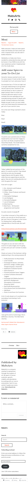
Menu (13, 31)
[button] (7, 130)
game (7, 324)
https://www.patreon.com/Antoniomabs (14, 229)
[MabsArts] (14, 2)
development (21, 322)
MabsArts (14, 16)
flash (3, 324)
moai (16, 324)
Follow (5, 466)
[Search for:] (14, 439)
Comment (21, 415)
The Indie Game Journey (7, 45)
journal (11, 324)
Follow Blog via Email (8, 450)
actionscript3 (5, 322)
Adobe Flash (13, 322)
